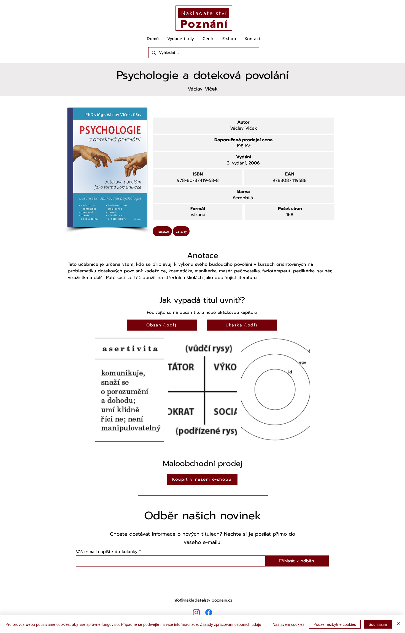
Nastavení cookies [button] (288, 624)
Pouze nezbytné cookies (335, 624)
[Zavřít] (398, 624)
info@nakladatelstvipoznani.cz (202, 600)
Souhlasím (378, 624)
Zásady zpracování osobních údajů (230, 624)
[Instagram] (196, 612)
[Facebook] (208, 612)
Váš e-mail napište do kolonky (106, 552)
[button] (129, 389)
